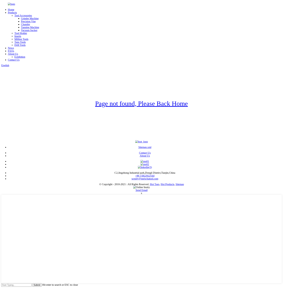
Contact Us (13, 59)
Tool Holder (20, 33)
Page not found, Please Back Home (141, 103)
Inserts (17, 36)
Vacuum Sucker (29, 30)
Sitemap (180, 184)
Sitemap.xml (144, 147)
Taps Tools (20, 42)
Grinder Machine (30, 18)
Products (12, 12)
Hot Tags (154, 184)
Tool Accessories (23, 15)
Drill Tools (20, 45)
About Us (13, 53)
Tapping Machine (30, 27)
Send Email (142, 190)
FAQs (11, 51)
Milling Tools (21, 39)
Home (11, 9)
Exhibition (19, 56)
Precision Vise (28, 21)
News (11, 48)
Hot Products (167, 184)
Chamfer (25, 24)
